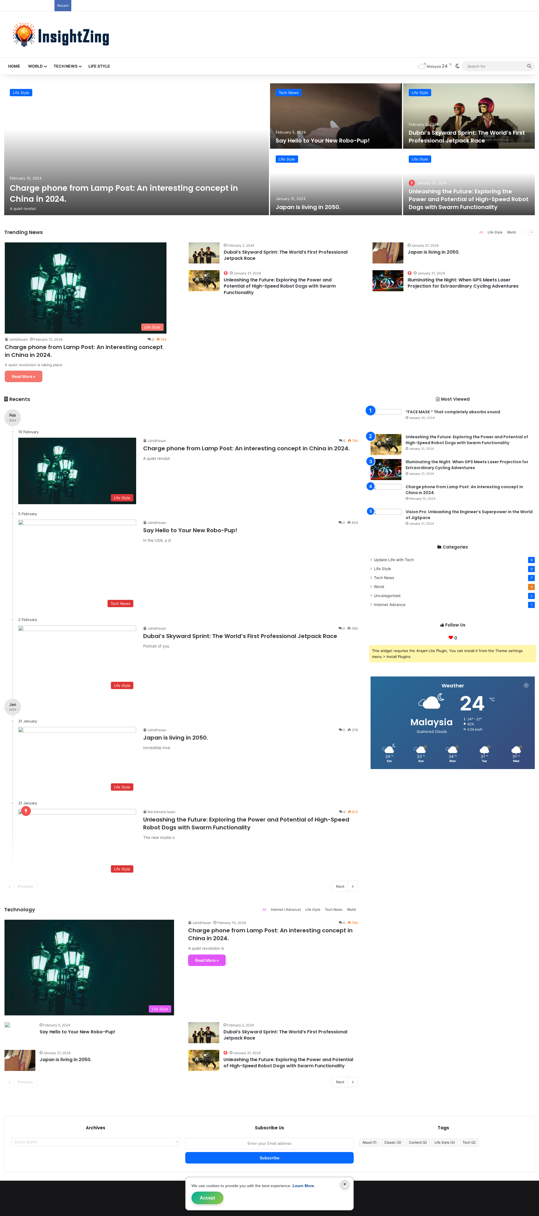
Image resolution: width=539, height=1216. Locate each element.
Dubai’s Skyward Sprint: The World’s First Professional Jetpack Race (467, 136)
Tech (469, 1142)
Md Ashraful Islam (161, 812)
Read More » (23, 376)
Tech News (65, 66)
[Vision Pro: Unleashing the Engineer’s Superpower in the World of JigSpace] (386, 519)
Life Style (99, 66)
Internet (389, 604)
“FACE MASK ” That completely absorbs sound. (453, 412)
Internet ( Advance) (286, 909)
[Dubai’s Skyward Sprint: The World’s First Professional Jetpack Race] (469, 116)
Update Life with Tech (394, 559)
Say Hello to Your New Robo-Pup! (323, 140)
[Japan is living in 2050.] (336, 182)
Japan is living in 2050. (308, 207)
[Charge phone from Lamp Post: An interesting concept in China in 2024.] (136, 149)
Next (340, 886)
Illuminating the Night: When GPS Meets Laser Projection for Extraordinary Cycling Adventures (463, 283)
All (481, 232)
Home (14, 66)
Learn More (303, 1185)
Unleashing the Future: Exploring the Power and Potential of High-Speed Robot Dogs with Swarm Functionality (469, 199)
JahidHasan (18, 339)
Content (418, 1142)
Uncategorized (387, 595)
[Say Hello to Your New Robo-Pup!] (336, 116)
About (369, 1142)
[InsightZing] (58, 34)
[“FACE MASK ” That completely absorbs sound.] (386, 419)
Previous (25, 886)
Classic (392, 1142)
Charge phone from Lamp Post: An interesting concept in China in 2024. (246, 448)
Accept (207, 1198)
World (35, 66)
